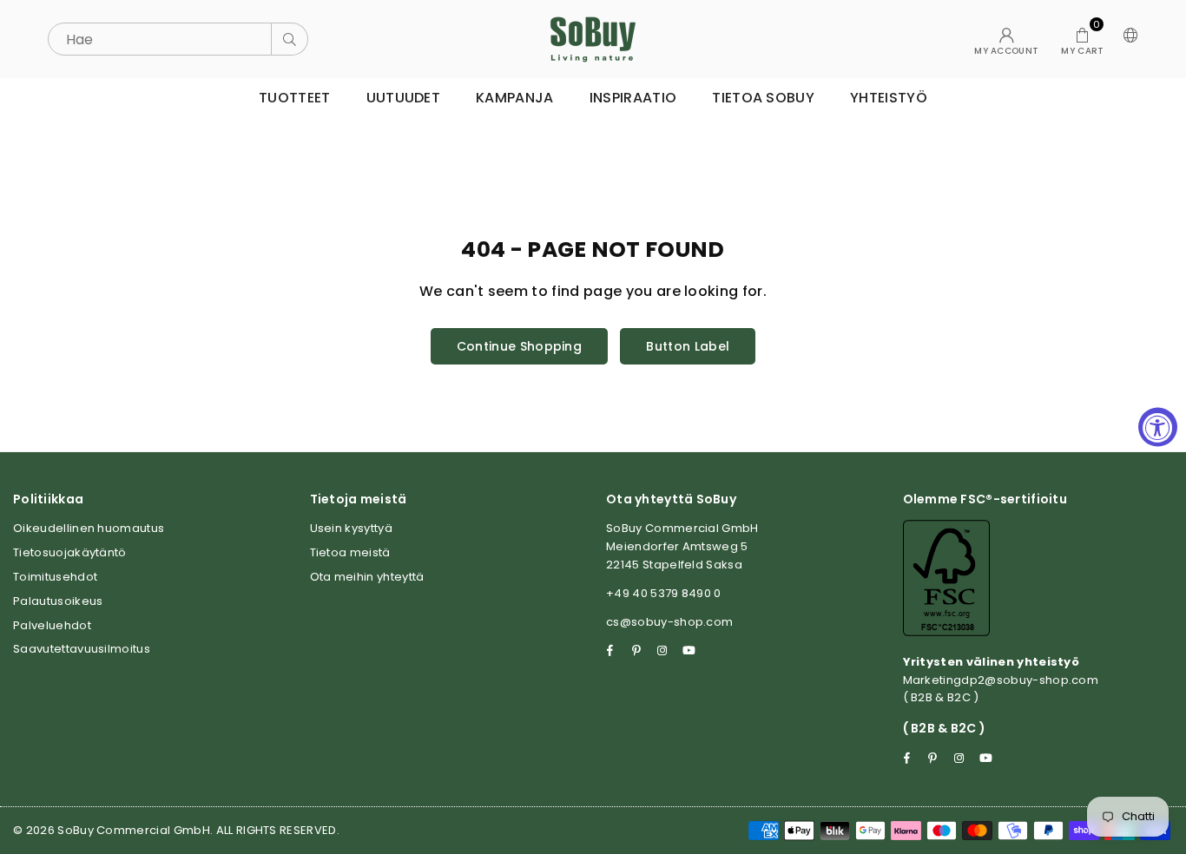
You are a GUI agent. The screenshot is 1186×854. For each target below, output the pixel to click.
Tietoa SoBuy (763, 98)
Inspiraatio (633, 98)
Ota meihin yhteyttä (367, 576)
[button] (1082, 39)
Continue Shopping (519, 346)
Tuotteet (295, 98)
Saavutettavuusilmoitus (81, 648)
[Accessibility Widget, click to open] (1157, 427)
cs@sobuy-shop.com (669, 622)
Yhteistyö (888, 98)
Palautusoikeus (57, 601)
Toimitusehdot (55, 576)
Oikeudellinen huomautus (88, 528)
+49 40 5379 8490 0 (663, 593)
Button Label (687, 346)
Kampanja (515, 98)
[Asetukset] (1127, 39)
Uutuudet (403, 98)
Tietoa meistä (350, 552)
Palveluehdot (52, 625)
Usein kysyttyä (351, 528)
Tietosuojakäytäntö (70, 552)
